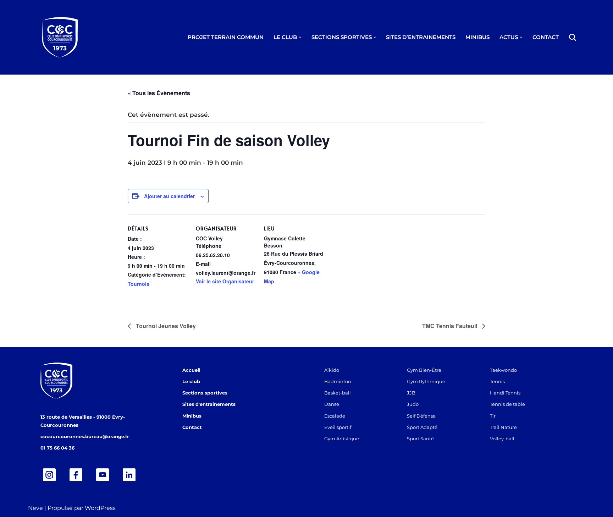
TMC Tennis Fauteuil (450, 326)
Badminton (337, 381)
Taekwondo (503, 370)
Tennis (497, 381)
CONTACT (545, 37)
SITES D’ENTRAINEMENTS (420, 37)
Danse (331, 404)
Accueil (191, 370)
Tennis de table (507, 404)
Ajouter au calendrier (169, 196)
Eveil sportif (337, 427)
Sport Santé (420, 438)
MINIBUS (477, 37)
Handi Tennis (505, 393)
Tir (493, 416)
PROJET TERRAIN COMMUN (226, 37)
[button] (300, 37)
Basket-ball (337, 393)
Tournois (138, 283)
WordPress (100, 508)
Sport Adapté (422, 427)
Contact (192, 427)
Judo (413, 404)
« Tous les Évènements (159, 93)
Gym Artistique (341, 438)
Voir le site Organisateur (225, 281)
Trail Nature (503, 427)
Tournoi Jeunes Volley (165, 326)
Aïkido (331, 370)
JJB (411, 393)
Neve (35, 508)
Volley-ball (502, 438)
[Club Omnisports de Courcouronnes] (60, 37)
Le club (191, 381)
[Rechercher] (572, 37)
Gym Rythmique (426, 381)
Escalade (334, 416)
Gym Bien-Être (424, 370)
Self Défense (421, 416)
